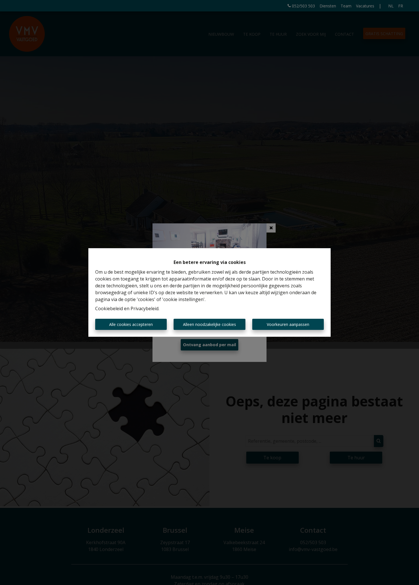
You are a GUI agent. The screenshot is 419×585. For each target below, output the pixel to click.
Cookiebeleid (109, 308)
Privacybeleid (144, 308)
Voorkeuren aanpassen (288, 324)
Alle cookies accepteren (131, 324)
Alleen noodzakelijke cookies (209, 324)
